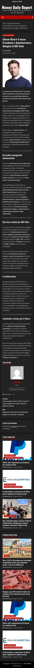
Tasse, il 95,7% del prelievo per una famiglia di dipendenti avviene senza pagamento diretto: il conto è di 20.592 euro (17, 562)
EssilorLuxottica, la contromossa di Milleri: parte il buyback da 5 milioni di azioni (16, 492)
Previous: (16, 402)
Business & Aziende (8, 35)
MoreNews (27, 663)
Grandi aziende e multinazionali (13, 458)
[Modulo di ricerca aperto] (32, 17)
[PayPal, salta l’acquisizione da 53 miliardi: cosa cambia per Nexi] (17, 450)
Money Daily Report (17, 7)
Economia (7, 587)
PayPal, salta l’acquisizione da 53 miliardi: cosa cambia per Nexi (16, 463)
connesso (14, 426)
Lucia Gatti (7, 50)
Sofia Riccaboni (8, 467)
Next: (15, 412)
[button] (3, 17)
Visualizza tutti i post (17, 389)
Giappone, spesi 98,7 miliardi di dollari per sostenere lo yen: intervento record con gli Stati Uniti (16, 594)
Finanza (7, 555)
